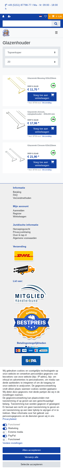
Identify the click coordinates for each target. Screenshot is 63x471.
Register (17, 213)
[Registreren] (10, 16)
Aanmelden (18, 210)
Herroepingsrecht (21, 229)
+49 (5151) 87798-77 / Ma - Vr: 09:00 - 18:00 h (31, 7)
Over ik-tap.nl (20, 235)
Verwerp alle (31, 457)
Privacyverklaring (21, 232)
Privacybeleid (9, 419)
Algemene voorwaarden (25, 238)
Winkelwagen (19, 216)
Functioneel (14, 424)
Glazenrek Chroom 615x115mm (41, 145)
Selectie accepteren (32, 464)
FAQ (15, 195)
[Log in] (3, 16)
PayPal (12, 435)
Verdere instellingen (12, 443)
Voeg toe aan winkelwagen (41, 97)
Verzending (46, 103)
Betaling (17, 192)
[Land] (40, 16)
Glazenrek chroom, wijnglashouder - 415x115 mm (41, 113)
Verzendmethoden (22, 198)
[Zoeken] (55, 23)
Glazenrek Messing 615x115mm (41, 78)
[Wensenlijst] (45, 16)
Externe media (15, 432)
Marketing (13, 428)
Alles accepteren (31, 450)
